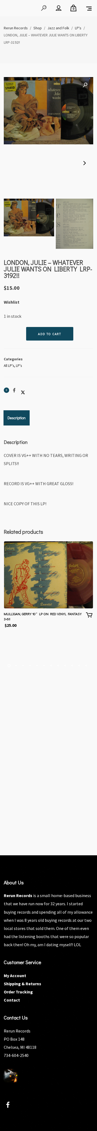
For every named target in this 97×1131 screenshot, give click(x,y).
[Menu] (89, 8)
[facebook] (11, 1106)
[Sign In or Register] (58, 8)
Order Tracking (18, 992)
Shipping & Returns (22, 983)
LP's (19, 365)
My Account (15, 975)
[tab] (17, 417)
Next (84, 163)
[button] (85, 85)
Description (17, 417)
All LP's (9, 365)
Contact (12, 1000)
